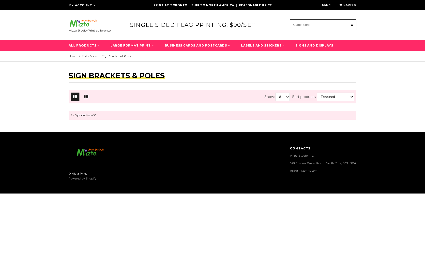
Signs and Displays (314, 45)
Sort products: (304, 97)
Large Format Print (131, 45)
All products (83, 45)
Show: (269, 97)
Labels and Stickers (262, 45)
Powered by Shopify (82, 178)
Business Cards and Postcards (196, 45)
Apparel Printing (96, 57)
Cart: (349, 5)
